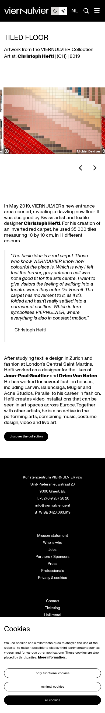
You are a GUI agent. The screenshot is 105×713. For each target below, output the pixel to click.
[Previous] (80, 168)
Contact (52, 600)
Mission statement (52, 535)
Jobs (52, 549)
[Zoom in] (7, 151)
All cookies (52, 700)
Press (52, 563)
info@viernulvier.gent (52, 505)
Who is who (52, 542)
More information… (52, 657)
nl (74, 10)
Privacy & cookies (52, 577)
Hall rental (52, 614)
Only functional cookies (52, 673)
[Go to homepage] (27, 11)
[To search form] (86, 11)
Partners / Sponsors (52, 556)
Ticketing (52, 607)
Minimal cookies (52, 686)
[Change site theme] (59, 11)
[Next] (95, 168)
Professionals (52, 570)
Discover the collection (26, 436)
